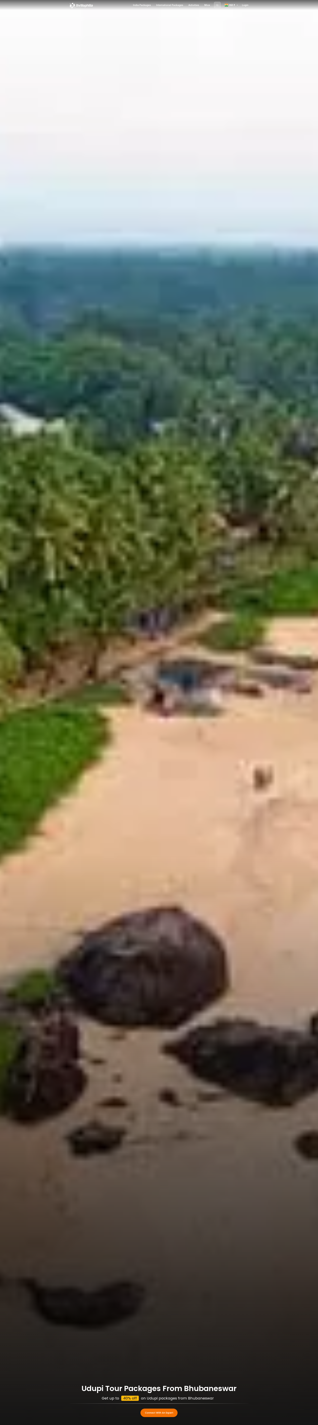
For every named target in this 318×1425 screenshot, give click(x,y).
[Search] (217, 5)
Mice (207, 5)
